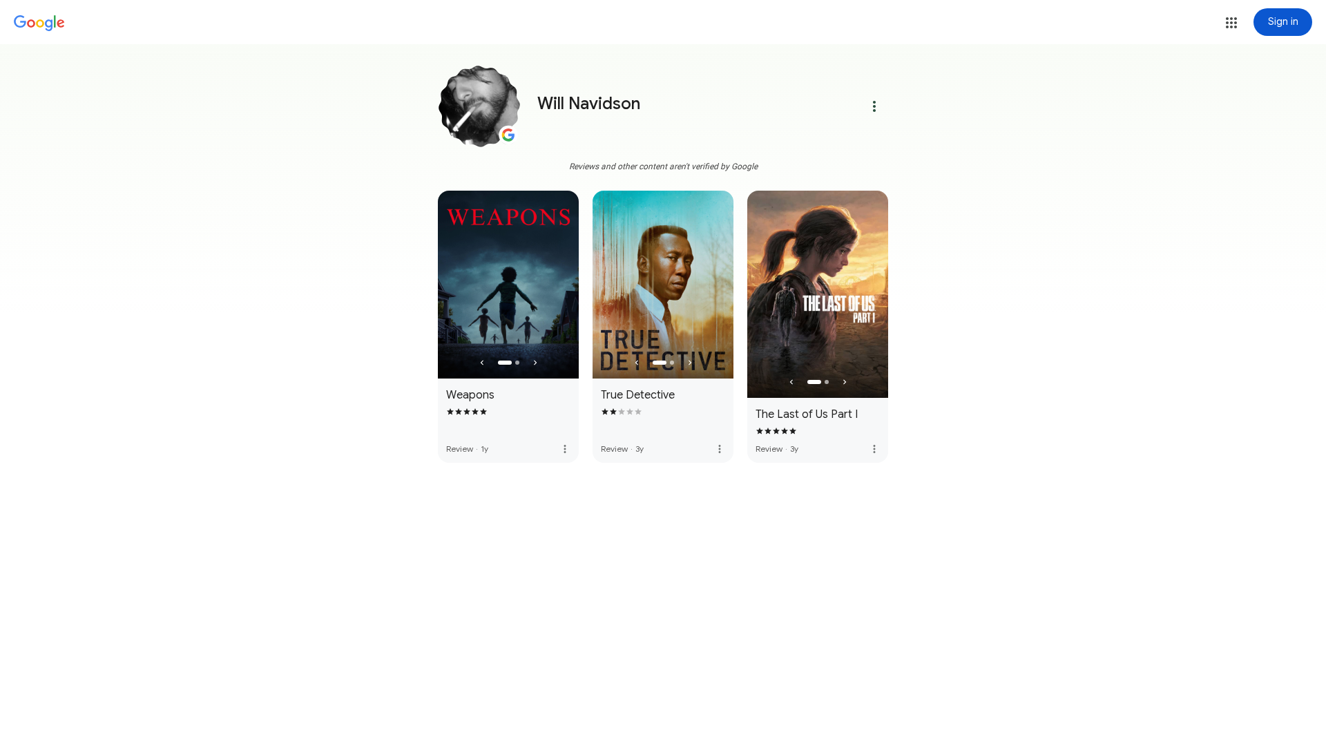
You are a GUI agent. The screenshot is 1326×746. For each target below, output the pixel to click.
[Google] (39, 23)
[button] (1231, 23)
